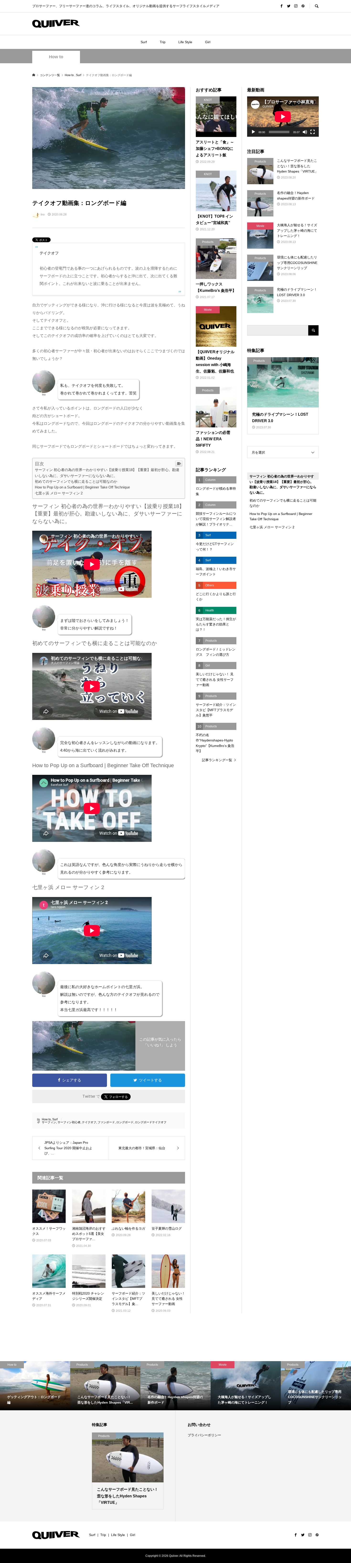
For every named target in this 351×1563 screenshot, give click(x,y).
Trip (162, 42)
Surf (144, 42)
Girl (207, 42)
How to (56, 56)
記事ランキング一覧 (217, 760)
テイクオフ (89, 1122)
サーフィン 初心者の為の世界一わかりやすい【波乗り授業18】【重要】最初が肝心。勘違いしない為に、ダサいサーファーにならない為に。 (283, 484)
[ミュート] (305, 132)
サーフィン (49, 1122)
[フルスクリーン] (312, 132)
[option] (35, 1385)
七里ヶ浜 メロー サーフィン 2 (59, 493)
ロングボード (124, 1122)
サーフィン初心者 (69, 1122)
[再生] (253, 132)
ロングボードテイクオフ (150, 1122)
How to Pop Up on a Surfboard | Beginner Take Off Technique (82, 487)
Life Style (185, 42)
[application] (283, 116)
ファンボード (106, 1122)
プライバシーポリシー (204, 1435)
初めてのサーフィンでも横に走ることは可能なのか (76, 481)
